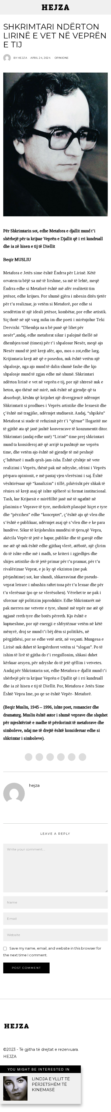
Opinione (62, 57)
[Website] (32, 794)
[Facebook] (28, 757)
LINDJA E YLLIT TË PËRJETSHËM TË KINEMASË (51, 1084)
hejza (34, 785)
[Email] (82, 757)
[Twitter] (50, 757)
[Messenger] (39, 757)
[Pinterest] (61, 757)
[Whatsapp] (71, 757)
